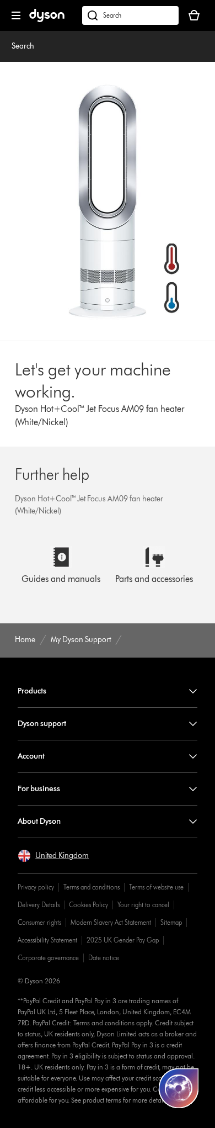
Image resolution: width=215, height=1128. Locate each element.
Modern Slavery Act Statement (111, 922)
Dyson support (42, 723)
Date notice (103, 958)
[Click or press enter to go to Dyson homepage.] (46, 19)
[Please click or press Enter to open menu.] (16, 15)
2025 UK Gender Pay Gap (123, 940)
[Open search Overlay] (130, 15)
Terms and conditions (91, 887)
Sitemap (171, 922)
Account (31, 756)
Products (32, 691)
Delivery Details (39, 905)
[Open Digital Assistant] (178, 1088)
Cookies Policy (88, 905)
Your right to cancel (143, 905)
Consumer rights (39, 922)
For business (39, 788)
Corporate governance (48, 958)
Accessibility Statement (47, 940)
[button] (53, 855)
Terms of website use (156, 887)
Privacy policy (36, 887)
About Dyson (39, 821)
